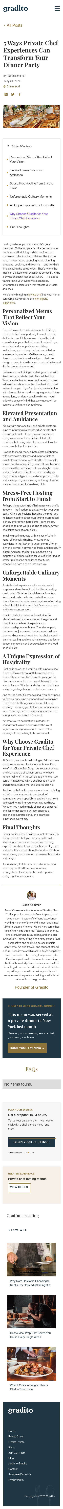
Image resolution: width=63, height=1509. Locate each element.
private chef (34, 294)
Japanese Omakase (19, 1474)
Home (11, 1431)
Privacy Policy (16, 1479)
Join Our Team (16, 1452)
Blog (11, 1458)
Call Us (27, 1502)
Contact (13, 1468)
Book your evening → (27, 1048)
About (11, 1447)
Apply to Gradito (17, 1463)
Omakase (38, 1502)
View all (18, 1230)
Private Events (16, 1441)
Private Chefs (16, 1436)
